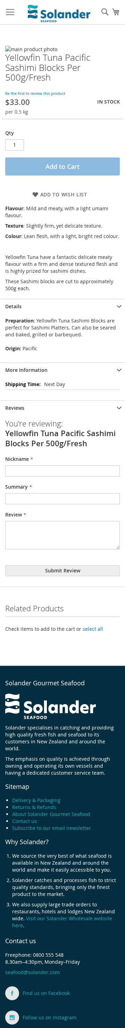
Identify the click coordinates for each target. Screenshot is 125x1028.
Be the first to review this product (35, 93)
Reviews (14, 408)
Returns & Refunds (34, 807)
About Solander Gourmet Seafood (51, 814)
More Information (26, 370)
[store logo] (59, 12)
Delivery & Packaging (36, 800)
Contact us (24, 821)
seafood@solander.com (32, 972)
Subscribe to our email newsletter (51, 828)
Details (13, 306)
